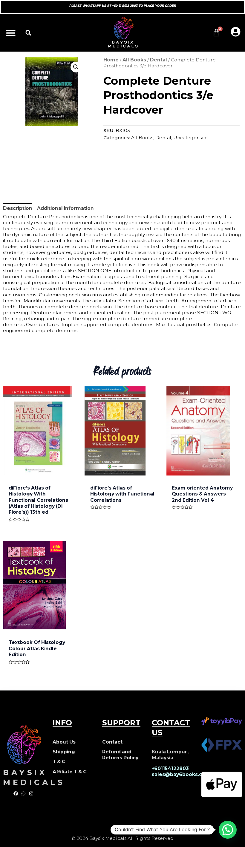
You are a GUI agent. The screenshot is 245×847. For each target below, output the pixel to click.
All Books (134, 60)
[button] (10, 32)
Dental (158, 60)
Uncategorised (190, 137)
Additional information (65, 208)
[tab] (17, 208)
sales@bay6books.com (181, 774)
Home (111, 60)
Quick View (41, 469)
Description (17, 208)
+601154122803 (170, 768)
